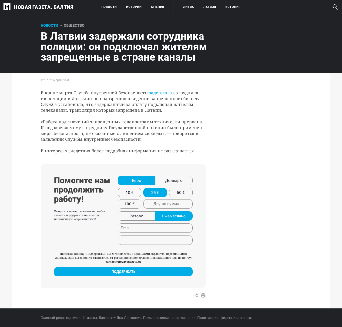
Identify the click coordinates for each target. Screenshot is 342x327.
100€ (129, 204)
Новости (109, 7)
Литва (188, 7)
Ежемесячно (174, 216)
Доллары (174, 180)
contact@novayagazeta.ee (123, 262)
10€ (130, 192)
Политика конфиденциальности (224, 318)
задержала (160, 92)
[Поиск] (335, 7)
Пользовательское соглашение (169, 318)
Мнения (157, 7)
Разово (136, 216)
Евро (136, 180)
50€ (181, 192)
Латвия (209, 7)
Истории (133, 7)
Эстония (233, 7)
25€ (155, 192)
